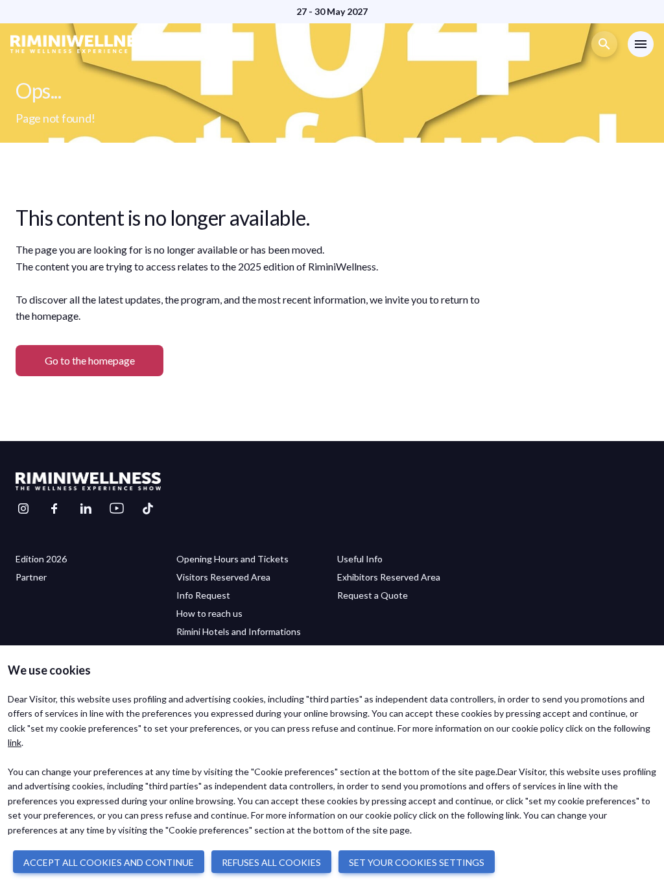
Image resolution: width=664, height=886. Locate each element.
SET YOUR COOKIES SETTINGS (416, 862)
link (14, 742)
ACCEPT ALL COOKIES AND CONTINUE (108, 862)
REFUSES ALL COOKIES (271, 862)
